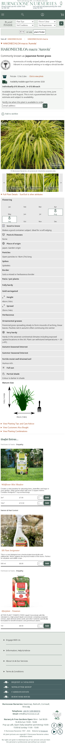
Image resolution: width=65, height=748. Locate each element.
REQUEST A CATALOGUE (22, 682)
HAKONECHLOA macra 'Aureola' (20, 43)
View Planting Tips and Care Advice (18, 424)
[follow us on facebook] (54, 727)
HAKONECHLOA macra (38, 39)
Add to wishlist (9, 114)
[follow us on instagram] (60, 727)
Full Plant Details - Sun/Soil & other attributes (23, 194)
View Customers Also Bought (15, 427)
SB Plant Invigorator (11, 550)
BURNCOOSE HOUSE (20, 696)
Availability (14, 82)
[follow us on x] (60, 733)
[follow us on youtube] (54, 733)
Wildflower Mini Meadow (12, 484)
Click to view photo (36, 76)
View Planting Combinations (15, 431)
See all (3, 39)
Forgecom (44, 731)
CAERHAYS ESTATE (20, 691)
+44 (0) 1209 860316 (31, 711)
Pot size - (13, 76)
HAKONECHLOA (15, 39)
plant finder (39, 32)
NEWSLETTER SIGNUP (21, 687)
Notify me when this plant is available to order (23, 102)
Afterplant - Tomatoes (11, 611)
